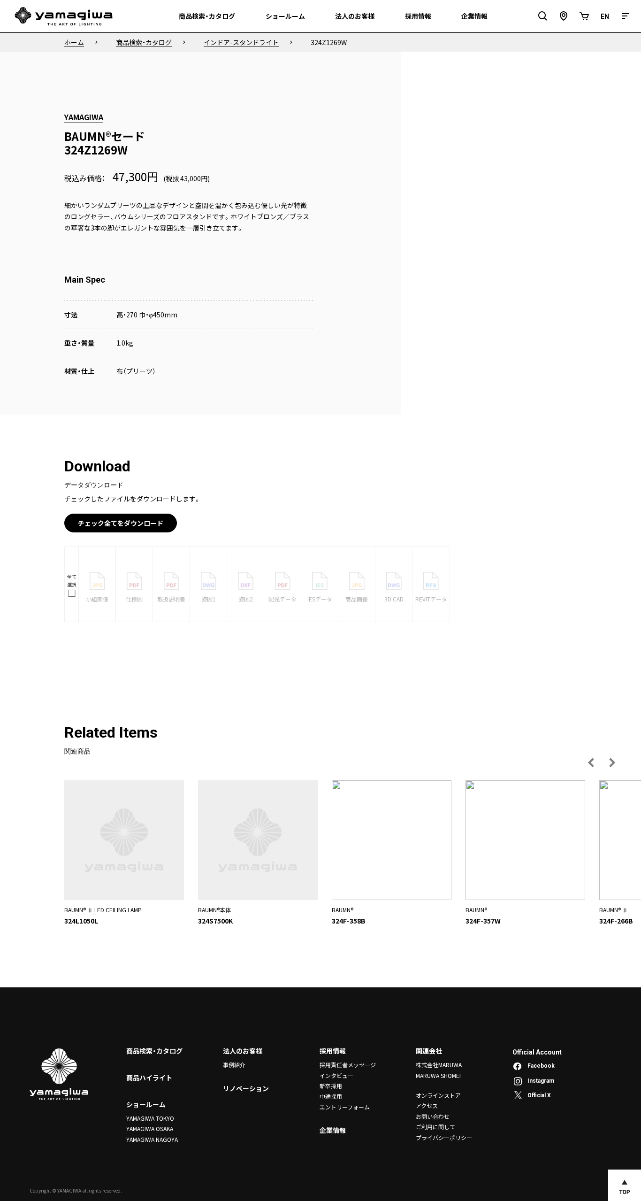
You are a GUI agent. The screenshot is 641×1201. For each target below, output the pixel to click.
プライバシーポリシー (444, 1137)
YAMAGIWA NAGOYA (152, 1139)
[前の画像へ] (591, 762)
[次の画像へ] (612, 762)
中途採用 (331, 1096)
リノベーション (246, 1088)
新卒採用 (331, 1086)
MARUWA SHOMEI (438, 1075)
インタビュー (336, 1075)
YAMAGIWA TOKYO (150, 1118)
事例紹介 (234, 1065)
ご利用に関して (435, 1127)
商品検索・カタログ (154, 1050)
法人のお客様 (242, 1050)
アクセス (427, 1105)
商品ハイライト (149, 1077)
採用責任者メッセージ (348, 1065)
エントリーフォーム (345, 1107)
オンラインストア (438, 1095)
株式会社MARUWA (439, 1065)
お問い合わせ (433, 1116)
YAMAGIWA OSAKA (149, 1128)
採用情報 (333, 1050)
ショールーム (146, 1104)
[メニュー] (625, 16)
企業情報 (333, 1130)
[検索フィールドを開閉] (543, 16)
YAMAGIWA (83, 117)
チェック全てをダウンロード (120, 523)
